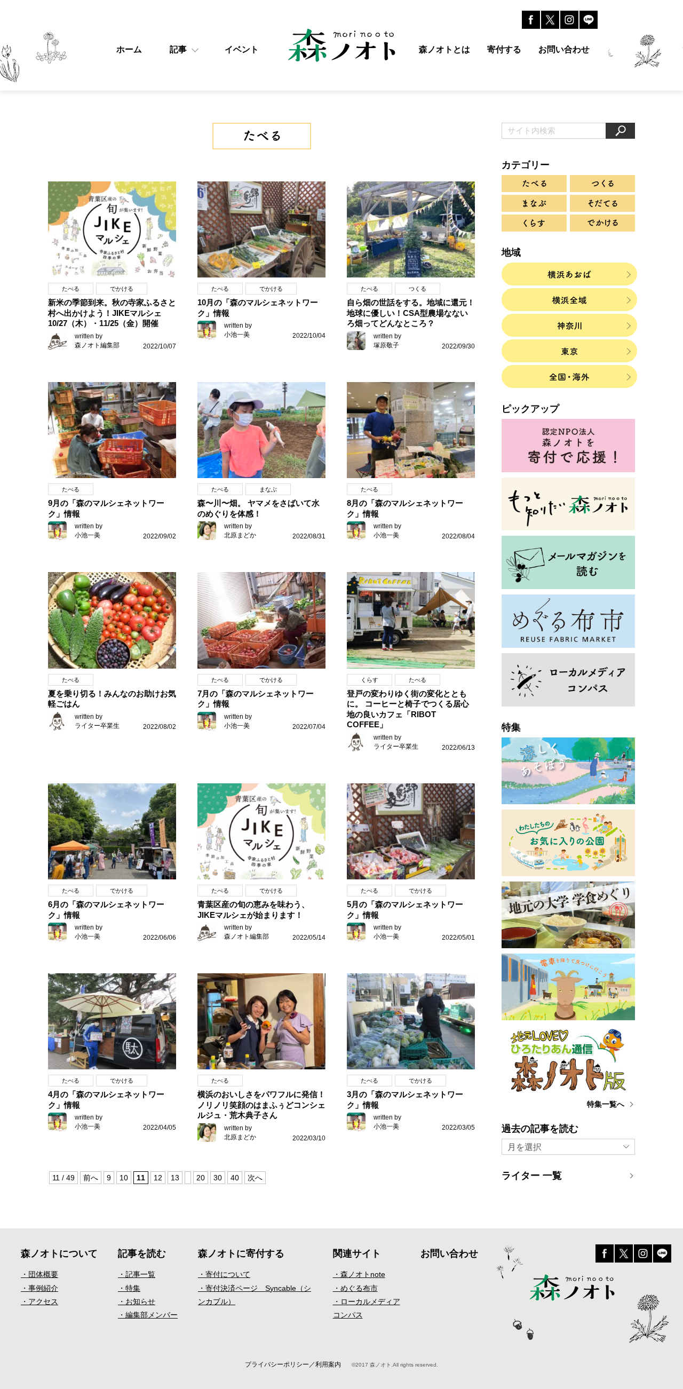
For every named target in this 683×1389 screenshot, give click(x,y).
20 (200, 1177)
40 (235, 1177)
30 (217, 1177)
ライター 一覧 (532, 1175)
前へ (90, 1177)
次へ (255, 1177)
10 (124, 1177)
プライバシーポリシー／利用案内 (293, 1364)
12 (158, 1177)
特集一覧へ (605, 1104)
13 (175, 1177)
